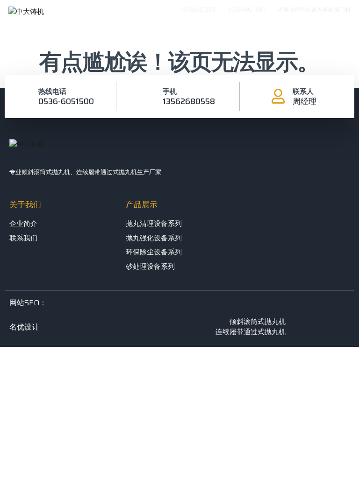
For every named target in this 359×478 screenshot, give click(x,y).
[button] (312, 34)
